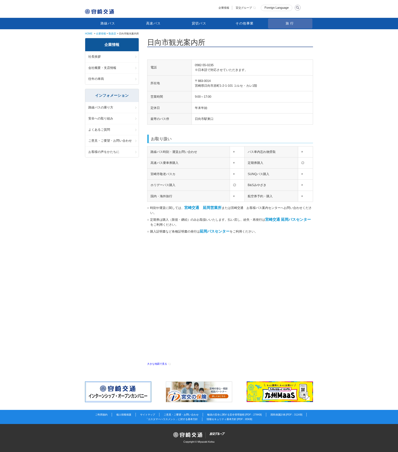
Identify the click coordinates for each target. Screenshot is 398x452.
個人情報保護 (123, 414)
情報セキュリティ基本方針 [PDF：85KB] (229, 419)
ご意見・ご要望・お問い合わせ (110, 140)
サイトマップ (147, 414)
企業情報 (223, 7)
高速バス (153, 23)
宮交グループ (244, 7)
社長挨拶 (94, 56)
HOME (88, 33)
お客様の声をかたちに (103, 152)
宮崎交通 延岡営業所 (203, 208)
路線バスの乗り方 (100, 107)
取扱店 (112, 33)
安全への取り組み (100, 118)
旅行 (290, 23)
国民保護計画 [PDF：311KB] (286, 414)
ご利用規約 (101, 414)
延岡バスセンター (215, 231)
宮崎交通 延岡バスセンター (288, 219)
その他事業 (244, 23)
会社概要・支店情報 (102, 67)
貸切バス (199, 23)
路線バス (108, 23)
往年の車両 (96, 78)
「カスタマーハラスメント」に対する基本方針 (172, 419)
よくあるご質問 (99, 129)
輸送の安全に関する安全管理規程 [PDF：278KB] (234, 414)
